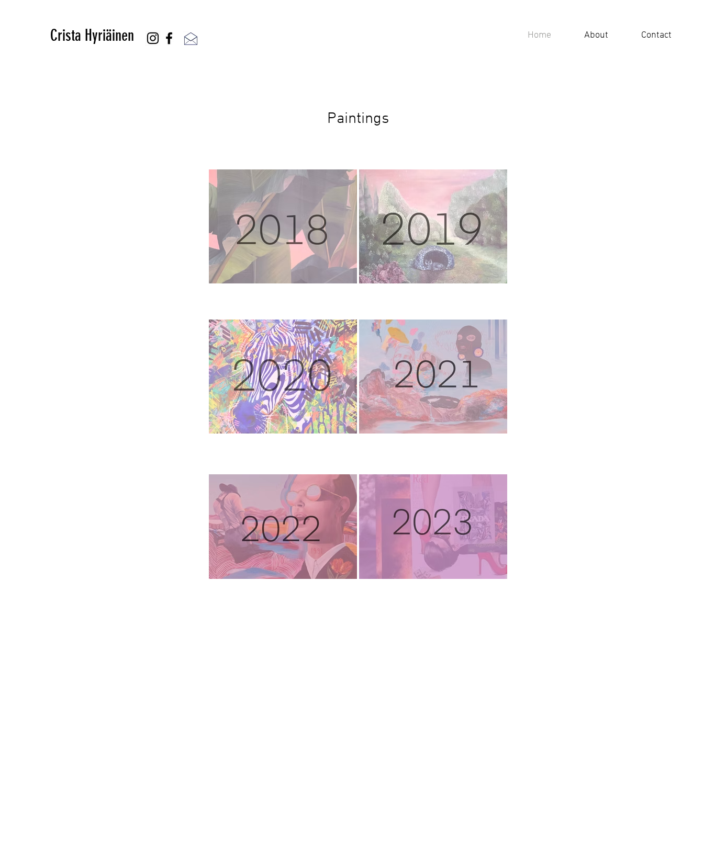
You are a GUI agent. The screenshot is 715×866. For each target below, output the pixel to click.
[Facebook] (169, 38)
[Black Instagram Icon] (153, 38)
